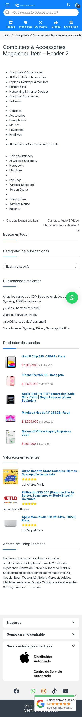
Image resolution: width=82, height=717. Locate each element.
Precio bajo (25, 26)
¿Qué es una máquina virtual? (21, 308)
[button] (72, 298)
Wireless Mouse (19, 204)
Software (15, 101)
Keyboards (16, 129)
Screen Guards (19, 189)
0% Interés (40, 26)
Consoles (15, 110)
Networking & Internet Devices (29, 91)
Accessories (17, 115)
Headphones (17, 120)
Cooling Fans (17, 199)
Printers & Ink (17, 86)
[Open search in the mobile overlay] (41, 12)
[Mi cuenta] (68, 4)
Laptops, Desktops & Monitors (28, 82)
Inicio (6, 35)
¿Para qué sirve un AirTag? (20, 314)
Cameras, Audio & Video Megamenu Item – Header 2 (61, 225)
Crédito (56, 26)
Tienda (10, 26)
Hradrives (15, 134)
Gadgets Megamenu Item (21, 220)
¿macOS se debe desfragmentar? (24, 321)
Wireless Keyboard (21, 184)
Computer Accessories (24, 96)
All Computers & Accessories (27, 77)
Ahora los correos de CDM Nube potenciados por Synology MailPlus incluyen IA (35, 299)
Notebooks (16, 165)
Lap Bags (15, 180)
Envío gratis (71, 26)
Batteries (15, 208)
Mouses (14, 125)
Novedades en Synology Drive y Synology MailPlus (36, 328)
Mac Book (15, 170)
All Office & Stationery (23, 160)
